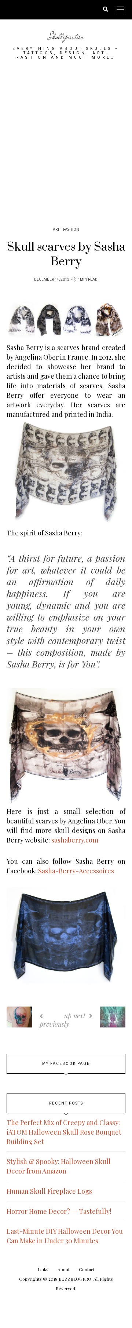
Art (56, 229)
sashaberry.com (74, 840)
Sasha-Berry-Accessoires (76, 870)
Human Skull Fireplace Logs (49, 1191)
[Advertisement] (66, 140)
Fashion (71, 229)
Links (43, 1269)
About (64, 1269)
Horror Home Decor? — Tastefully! (59, 1211)
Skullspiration (66, 36)
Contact (87, 1269)
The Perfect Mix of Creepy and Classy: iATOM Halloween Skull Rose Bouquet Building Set (64, 1132)
